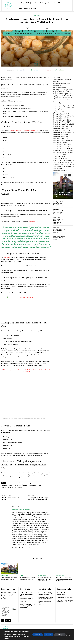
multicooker (19, 487)
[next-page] (69, 175)
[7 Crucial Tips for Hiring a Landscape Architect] (63, 185)
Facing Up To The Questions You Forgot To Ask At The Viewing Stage (65, 601)
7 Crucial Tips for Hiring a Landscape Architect (62, 193)
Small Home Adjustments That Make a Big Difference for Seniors (58, 220)
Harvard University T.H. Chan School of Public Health (25, 130)
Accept (37, 634)
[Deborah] (6, 527)
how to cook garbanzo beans (32, 485)
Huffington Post (33, 221)
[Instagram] (16, 547)
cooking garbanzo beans (15, 483)
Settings (60, 634)
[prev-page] (65, 175)
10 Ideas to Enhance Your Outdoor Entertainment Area (27, 594)
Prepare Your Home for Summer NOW (63, 593)
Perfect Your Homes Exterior (65, 597)
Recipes (37, 15)
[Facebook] (12, 547)
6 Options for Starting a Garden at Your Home (59, 237)
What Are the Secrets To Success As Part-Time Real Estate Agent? (27, 600)
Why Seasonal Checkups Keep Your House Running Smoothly (59, 230)
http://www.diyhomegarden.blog (20, 509)
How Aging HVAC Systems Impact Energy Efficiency (58, 203)
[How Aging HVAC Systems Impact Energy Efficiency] (70, 203)
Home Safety (60, 575)
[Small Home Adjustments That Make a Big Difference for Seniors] (70, 220)
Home (21, 575)
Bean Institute (7, 257)
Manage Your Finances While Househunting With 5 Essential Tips (28, 606)
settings (6, 638)
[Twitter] (26, 547)
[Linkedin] (19, 547)
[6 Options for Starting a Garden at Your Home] (70, 238)
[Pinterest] (23, 547)
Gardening (4, 575)
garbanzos (17, 485)
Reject (48, 634)
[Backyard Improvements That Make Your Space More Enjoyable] (70, 212)
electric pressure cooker (33, 483)
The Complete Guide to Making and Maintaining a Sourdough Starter (38, 498)
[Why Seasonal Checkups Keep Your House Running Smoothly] (70, 230)
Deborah (31, 28)
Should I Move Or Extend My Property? (10, 498)
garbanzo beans (7, 485)
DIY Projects (42, 575)
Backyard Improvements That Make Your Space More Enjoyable (58, 212)
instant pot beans (7, 487)
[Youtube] (29, 547)
